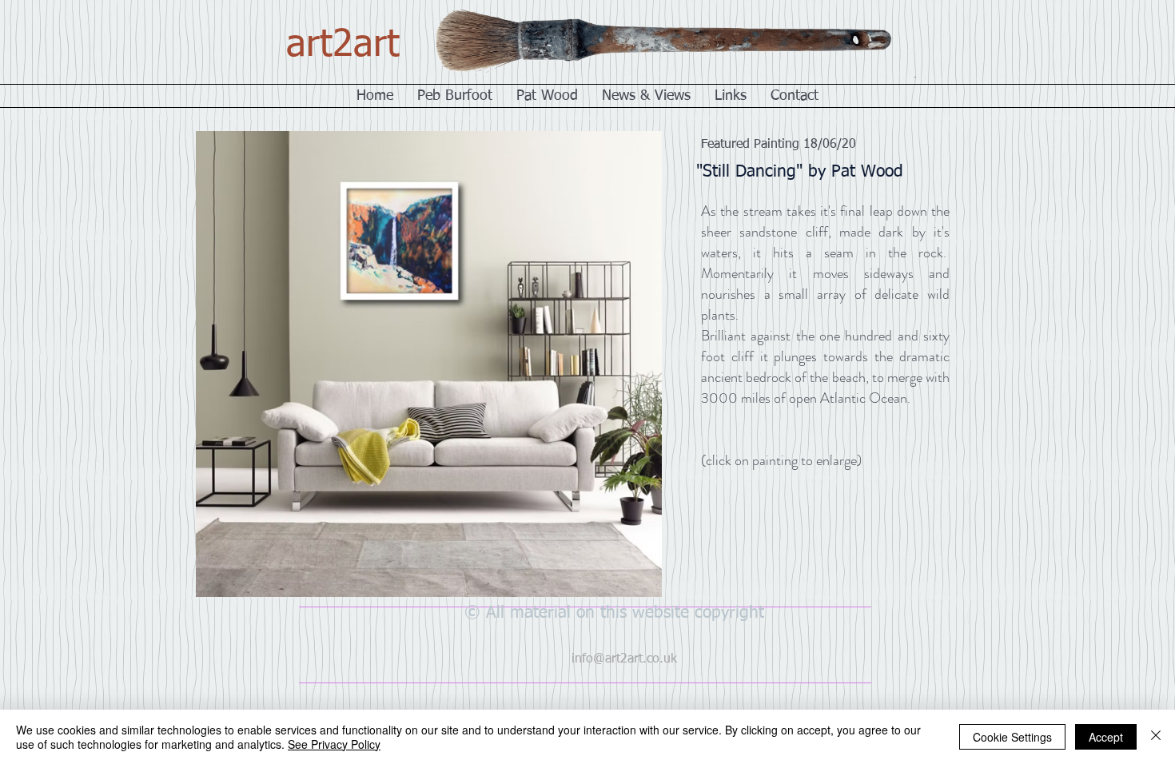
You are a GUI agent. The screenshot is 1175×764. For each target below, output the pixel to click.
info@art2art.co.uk (624, 659)
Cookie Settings (1012, 737)
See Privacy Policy (334, 744)
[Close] (1155, 736)
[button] (399, 241)
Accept (1106, 737)
